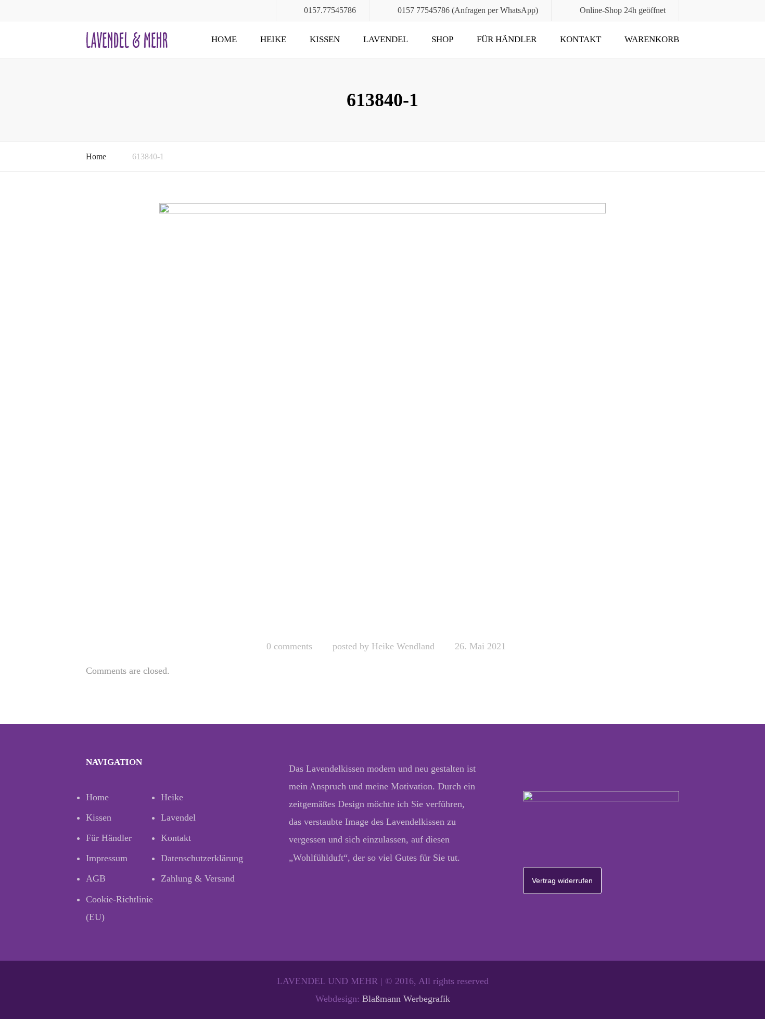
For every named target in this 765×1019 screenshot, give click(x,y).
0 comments (289, 646)
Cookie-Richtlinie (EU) (119, 908)
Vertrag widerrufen (562, 880)
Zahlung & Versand (198, 878)
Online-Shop (601, 10)
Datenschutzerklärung (198, 858)
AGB (96, 878)
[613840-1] (382, 417)
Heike (273, 39)
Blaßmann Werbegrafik (406, 998)
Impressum (107, 858)
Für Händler (507, 39)
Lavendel (385, 39)
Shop (442, 39)
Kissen (325, 39)
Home (224, 39)
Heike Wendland (403, 646)
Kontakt (580, 39)
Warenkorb (651, 39)
